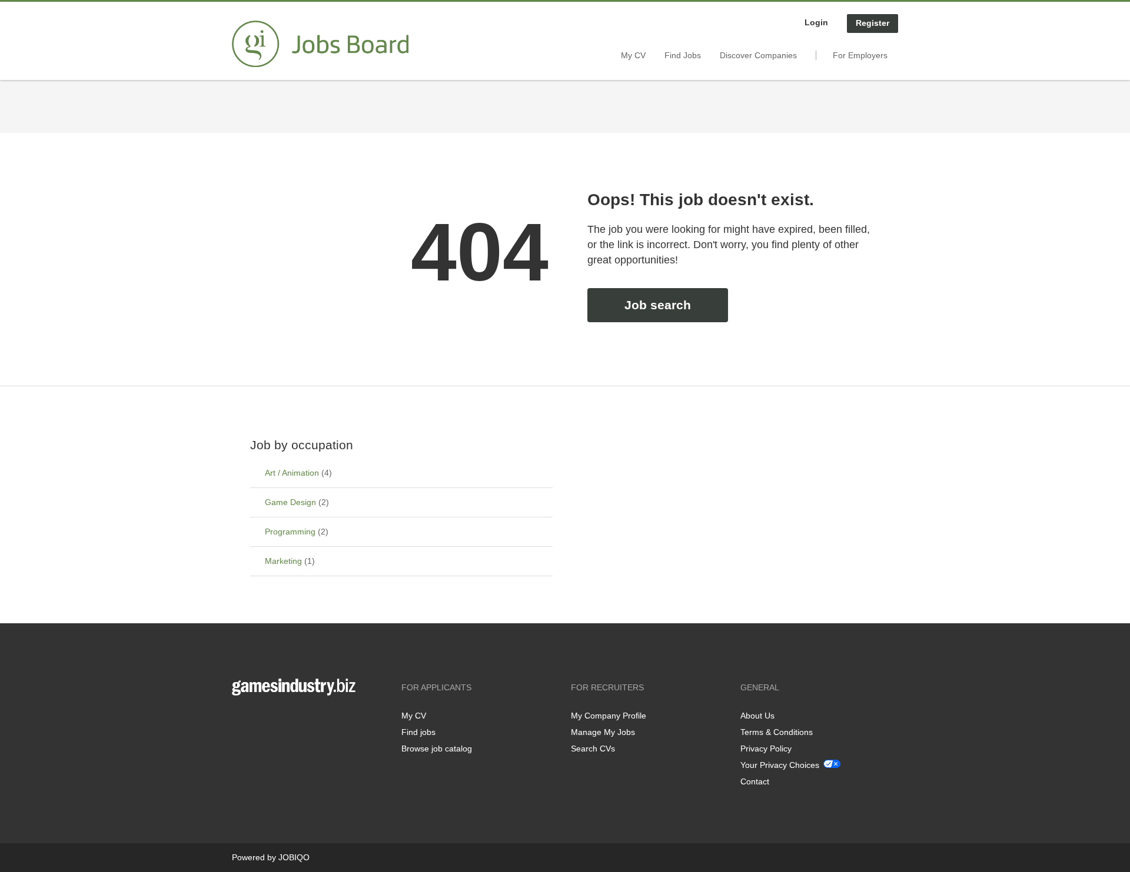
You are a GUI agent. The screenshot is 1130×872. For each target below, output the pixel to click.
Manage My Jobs (603, 732)
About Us (757, 715)
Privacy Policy (766, 748)
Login (816, 22)
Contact (754, 781)
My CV (633, 55)
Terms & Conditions (776, 732)
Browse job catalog (436, 748)
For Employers (860, 55)
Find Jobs (682, 55)
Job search (657, 305)
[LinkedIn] (277, 720)
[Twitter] (259, 720)
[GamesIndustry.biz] (320, 44)
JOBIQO (294, 857)
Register (872, 23)
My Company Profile (608, 715)
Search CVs (593, 748)
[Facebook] (240, 720)
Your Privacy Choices (779, 765)
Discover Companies (758, 55)
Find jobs (418, 732)
